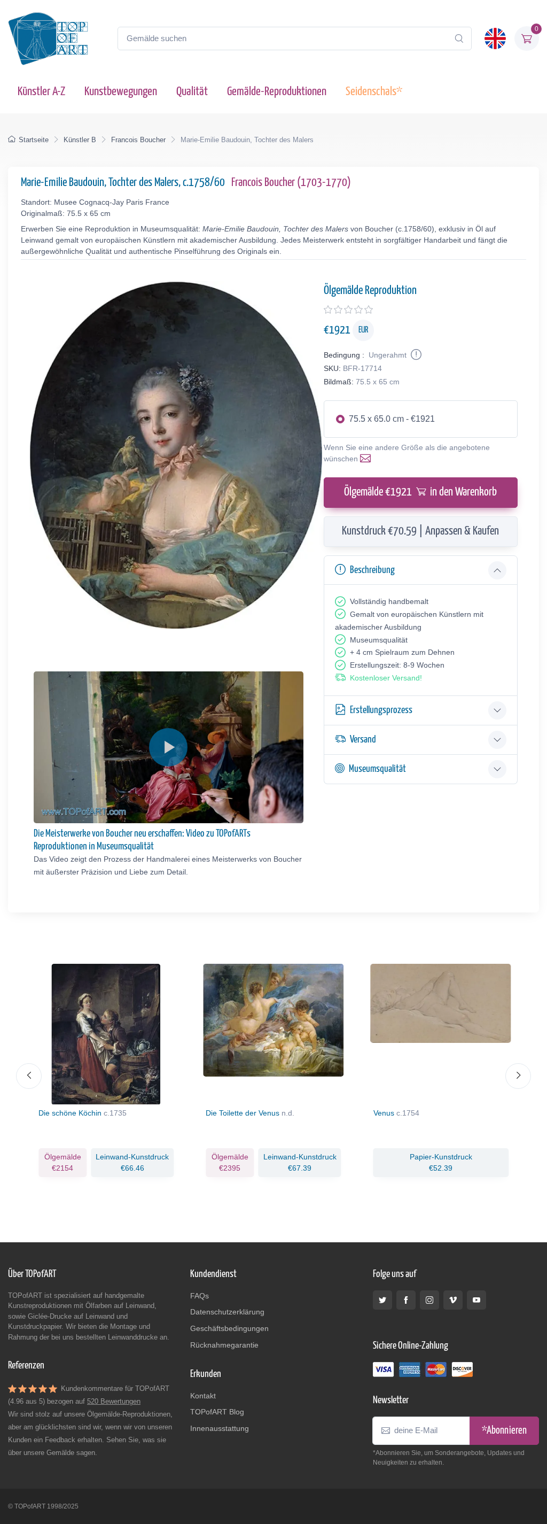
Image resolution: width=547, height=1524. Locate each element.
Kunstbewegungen (120, 92)
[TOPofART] (48, 38)
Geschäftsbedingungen (229, 1328)
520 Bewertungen (113, 1401)
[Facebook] (406, 1300)
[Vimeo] (453, 1300)
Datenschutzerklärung (227, 1312)
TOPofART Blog (217, 1411)
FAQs (199, 1295)
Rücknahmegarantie (224, 1345)
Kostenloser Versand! (386, 678)
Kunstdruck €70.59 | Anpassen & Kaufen (420, 531)
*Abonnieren (504, 1431)
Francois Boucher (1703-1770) (291, 183)
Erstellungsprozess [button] (381, 710)
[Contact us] (367, 458)
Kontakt (203, 1395)
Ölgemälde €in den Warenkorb (420, 492)
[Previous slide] (29, 1076)
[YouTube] (476, 1300)
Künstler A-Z (41, 92)
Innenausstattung (219, 1428)
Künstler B (80, 140)
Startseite (34, 140)
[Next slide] (518, 1076)
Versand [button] (363, 739)
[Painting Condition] (415, 355)
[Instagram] (429, 1300)
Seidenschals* (374, 92)
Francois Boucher (138, 140)
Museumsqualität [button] (377, 769)
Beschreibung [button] (372, 570)
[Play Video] (168, 747)
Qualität (192, 92)
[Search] (459, 38)
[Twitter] (382, 1300)
